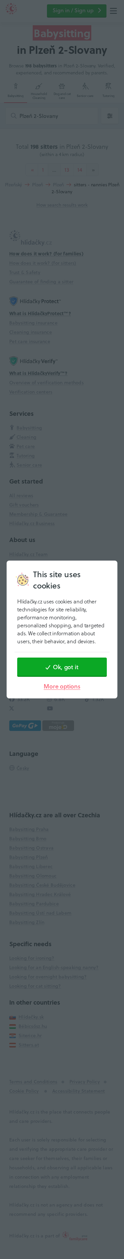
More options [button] (62, 686)
